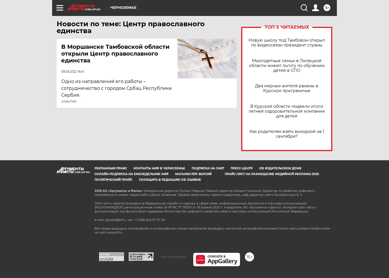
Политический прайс (113, 180)
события (68, 101)
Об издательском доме (280, 168)
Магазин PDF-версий (193, 174)
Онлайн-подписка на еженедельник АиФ (132, 174)
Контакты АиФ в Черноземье (159, 168)
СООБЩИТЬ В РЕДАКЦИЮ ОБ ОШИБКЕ (170, 180)
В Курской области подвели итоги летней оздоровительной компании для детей (287, 111)
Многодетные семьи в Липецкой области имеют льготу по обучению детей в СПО (287, 65)
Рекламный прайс (111, 168)
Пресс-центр (242, 168)
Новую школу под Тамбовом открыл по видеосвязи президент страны (287, 43)
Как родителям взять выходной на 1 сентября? (286, 134)
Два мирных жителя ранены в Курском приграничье (286, 88)
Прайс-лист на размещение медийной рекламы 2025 (272, 174)
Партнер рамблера (173, 256)
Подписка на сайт (208, 168)
